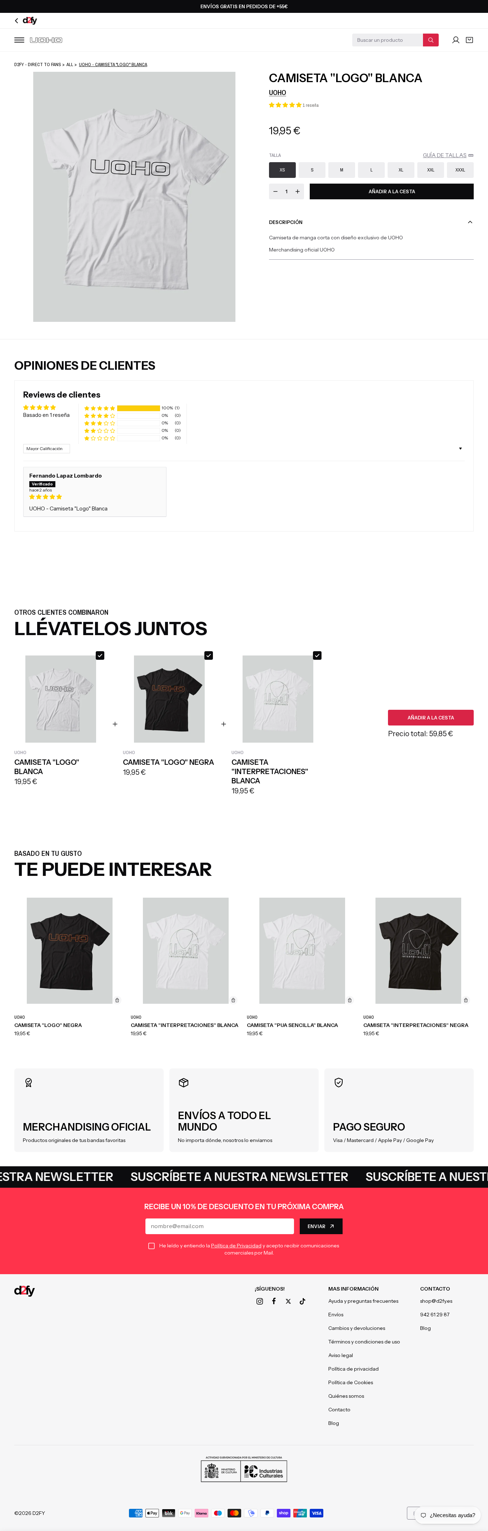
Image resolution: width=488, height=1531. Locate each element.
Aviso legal (340, 1355)
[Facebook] (274, 1301)
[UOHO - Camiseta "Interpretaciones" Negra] (418, 950)
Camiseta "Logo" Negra (48, 1025)
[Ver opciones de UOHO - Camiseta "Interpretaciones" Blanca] (233, 1000)
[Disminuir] (275, 191)
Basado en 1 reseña (46, 415)
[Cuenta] (456, 40)
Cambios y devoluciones (356, 1328)
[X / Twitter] (288, 1301)
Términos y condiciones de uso (364, 1341)
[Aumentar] (297, 191)
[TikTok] (303, 1301)
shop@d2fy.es (436, 1301)
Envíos (335, 1314)
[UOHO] (46, 40)
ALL (69, 64)
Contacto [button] (435, 1289)
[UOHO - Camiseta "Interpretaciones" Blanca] (186, 950)
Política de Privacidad (236, 1245)
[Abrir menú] (19, 40)
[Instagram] (260, 1301)
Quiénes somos (346, 1396)
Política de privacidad (353, 1369)
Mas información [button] (353, 1289)
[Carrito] (469, 40)
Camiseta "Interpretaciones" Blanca (184, 1025)
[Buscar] (431, 40)
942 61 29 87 (434, 1314)
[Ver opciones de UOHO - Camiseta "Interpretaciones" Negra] (466, 1000)
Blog (333, 1423)
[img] (94, 496)
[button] (286, 104)
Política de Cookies (350, 1382)
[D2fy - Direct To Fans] (24, 1291)
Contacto (339, 1409)
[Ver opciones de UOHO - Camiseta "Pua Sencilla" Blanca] (349, 1000)
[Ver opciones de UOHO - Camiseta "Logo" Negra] (117, 1000)
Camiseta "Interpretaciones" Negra (415, 1025)
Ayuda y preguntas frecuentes (363, 1301)
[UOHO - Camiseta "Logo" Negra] (69, 950)
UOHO (277, 92)
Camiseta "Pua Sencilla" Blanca (292, 1025)
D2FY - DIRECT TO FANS (37, 64)
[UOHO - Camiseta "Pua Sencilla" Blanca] (302, 950)
